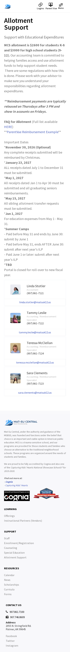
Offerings (9, 516)
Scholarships (11, 584)
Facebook (11, 636)
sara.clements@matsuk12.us (35, 392)
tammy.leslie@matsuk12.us (35, 332)
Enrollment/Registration (19, 543)
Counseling (10, 548)
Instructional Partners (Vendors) (23, 520)
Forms (8, 594)
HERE (8, 127)
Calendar (9, 575)
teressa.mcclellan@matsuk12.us (35, 362)
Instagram (12, 645)
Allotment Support (15, 557)
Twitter (10, 640)
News (7, 580)
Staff (7, 538)
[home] (19, 6)
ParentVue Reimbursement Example (32, 132)
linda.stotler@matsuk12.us (35, 302)
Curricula (9, 589)
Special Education (14, 552)
